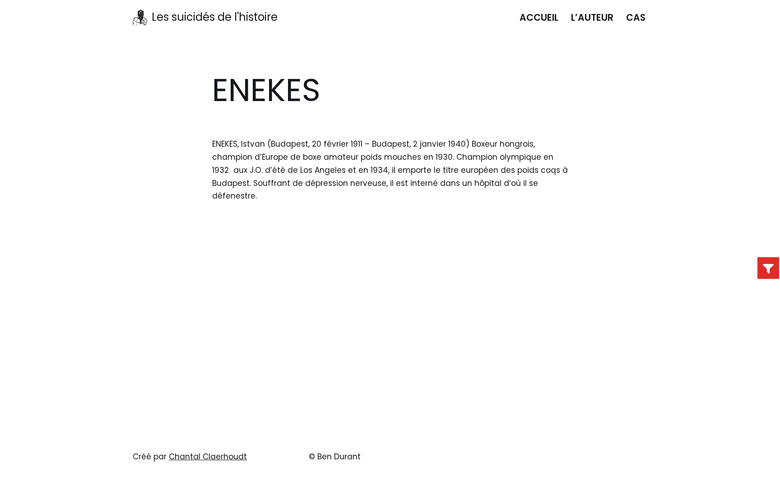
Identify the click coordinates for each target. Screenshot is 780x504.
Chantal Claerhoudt (208, 456)
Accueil (539, 17)
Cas (635, 17)
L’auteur (592, 17)
